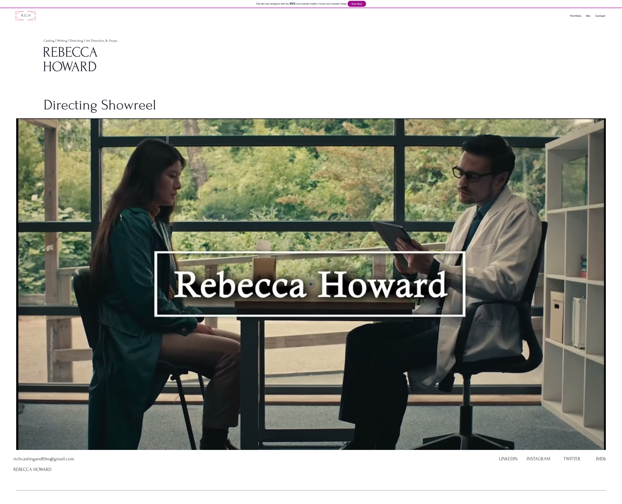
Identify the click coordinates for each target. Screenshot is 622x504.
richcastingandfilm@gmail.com (43, 458)
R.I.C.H (25, 15)
